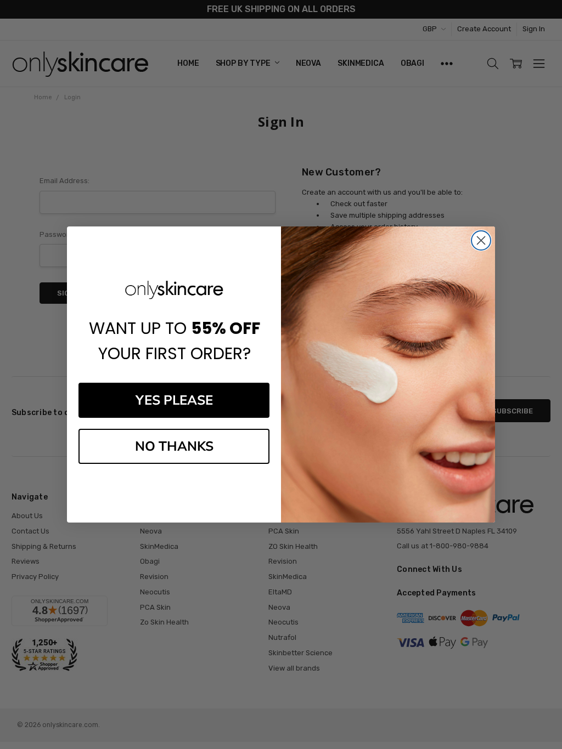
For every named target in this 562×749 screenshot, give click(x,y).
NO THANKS (174, 446)
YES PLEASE (174, 400)
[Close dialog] (481, 240)
